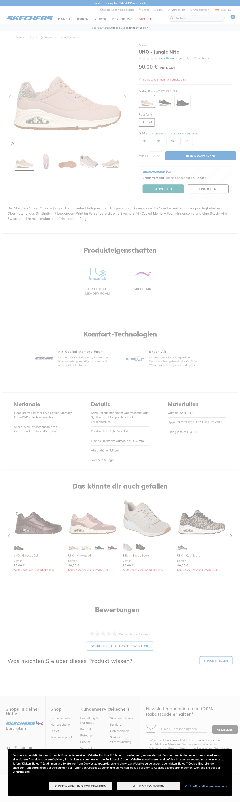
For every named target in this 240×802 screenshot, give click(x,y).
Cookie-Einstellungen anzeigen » (206, 786)
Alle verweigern (148, 786)
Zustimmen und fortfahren (80, 786)
